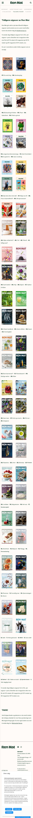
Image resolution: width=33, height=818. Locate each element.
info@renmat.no (21, 30)
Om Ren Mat (4, 9)
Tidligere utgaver (18, 11)
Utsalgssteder (6, 11)
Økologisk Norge (17, 723)
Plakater (28, 11)
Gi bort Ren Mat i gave (16, 9)
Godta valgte (17, 809)
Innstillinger (9, 812)
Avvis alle (9, 809)
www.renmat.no (21, 765)
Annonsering (28, 9)
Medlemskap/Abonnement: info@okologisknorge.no (24, 762)
